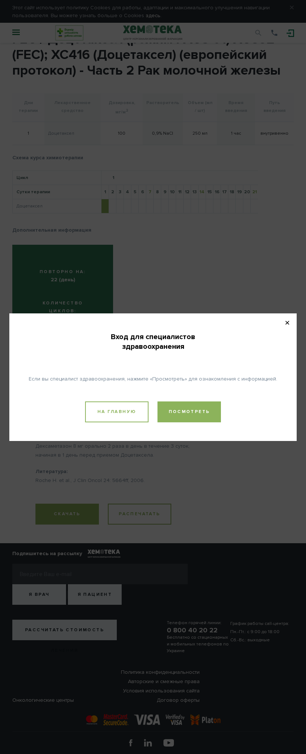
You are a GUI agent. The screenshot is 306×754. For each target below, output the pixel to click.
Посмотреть (189, 411)
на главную (117, 411)
